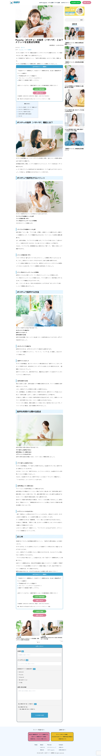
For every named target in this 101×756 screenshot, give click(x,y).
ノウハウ (25, 50)
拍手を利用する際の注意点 (24, 114)
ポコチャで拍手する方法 (24, 111)
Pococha (21, 50)
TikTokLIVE (21, 677)
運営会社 (42, 750)
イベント (67, 41)
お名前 (20, 651)
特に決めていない (23, 680)
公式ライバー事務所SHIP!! (52, 557)
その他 (20, 682)
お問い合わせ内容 (22, 687)
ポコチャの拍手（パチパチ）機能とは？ (27, 107)
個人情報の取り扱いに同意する (27, 709)
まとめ (20, 116)
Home (36, 744)
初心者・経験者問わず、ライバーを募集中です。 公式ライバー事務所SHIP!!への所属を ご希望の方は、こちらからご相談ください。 (39, 737)
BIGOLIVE (21, 672)
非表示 (28, 103)
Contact (61, 744)
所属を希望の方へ (63, 750)
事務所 (29, 50)
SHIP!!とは (42, 747)
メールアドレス (23, 660)
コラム (66, 84)
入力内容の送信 (39, 715)
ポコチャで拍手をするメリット (25, 109)
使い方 (23, 47)
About (41, 744)
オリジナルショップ (51, 747)
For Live (49, 744)
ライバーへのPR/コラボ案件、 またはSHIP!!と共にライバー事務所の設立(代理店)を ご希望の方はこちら (62, 737)
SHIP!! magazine (50, 750)
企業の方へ (61, 747)
